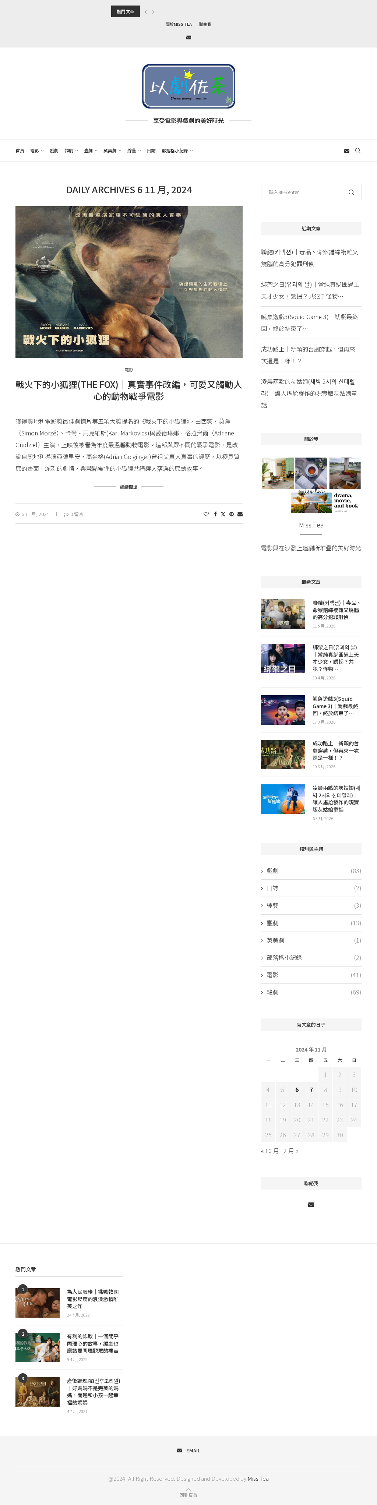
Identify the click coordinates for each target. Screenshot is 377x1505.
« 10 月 (270, 1150)
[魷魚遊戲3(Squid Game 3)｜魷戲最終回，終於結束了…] (283, 710)
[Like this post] (206, 513)
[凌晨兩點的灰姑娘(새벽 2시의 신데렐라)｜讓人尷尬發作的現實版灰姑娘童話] (283, 799)
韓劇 (68, 150)
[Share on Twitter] (223, 513)
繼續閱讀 (129, 487)
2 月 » (290, 1150)
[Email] (188, 36)
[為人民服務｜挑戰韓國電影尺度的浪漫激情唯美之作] (37, 1303)
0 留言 (77, 514)
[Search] (358, 150)
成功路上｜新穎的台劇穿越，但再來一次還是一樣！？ (336, 750)
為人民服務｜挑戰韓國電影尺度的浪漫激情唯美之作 (93, 1299)
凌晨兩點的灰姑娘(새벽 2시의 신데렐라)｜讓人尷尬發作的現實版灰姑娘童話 (309, 393)
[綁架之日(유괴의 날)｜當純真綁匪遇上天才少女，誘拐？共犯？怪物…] (283, 658)
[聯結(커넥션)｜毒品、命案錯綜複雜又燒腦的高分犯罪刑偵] (283, 614)
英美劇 (110, 150)
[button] (146, 11)
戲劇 (54, 150)
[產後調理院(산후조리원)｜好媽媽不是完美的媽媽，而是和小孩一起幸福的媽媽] (37, 1392)
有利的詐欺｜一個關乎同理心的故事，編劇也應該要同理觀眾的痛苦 (93, 1343)
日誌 (151, 150)
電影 (34, 150)
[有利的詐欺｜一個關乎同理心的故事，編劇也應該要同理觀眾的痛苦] (37, 1347)
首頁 (19, 150)
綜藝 (131, 150)
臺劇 (88, 150)
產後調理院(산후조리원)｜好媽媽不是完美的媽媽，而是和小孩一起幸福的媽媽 (93, 1391)
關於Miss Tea (179, 24)
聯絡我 (205, 24)
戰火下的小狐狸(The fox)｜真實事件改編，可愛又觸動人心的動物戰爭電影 (128, 390)
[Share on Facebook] (215, 513)
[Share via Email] (240, 513)
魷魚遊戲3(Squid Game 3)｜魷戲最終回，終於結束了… (335, 706)
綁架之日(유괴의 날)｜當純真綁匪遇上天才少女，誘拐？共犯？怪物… (336, 658)
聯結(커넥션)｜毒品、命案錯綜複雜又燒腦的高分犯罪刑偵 (337, 610)
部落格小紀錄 (175, 150)
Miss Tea (258, 1478)
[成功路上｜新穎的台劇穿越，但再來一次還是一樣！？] (283, 754)
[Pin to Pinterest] (231, 513)
